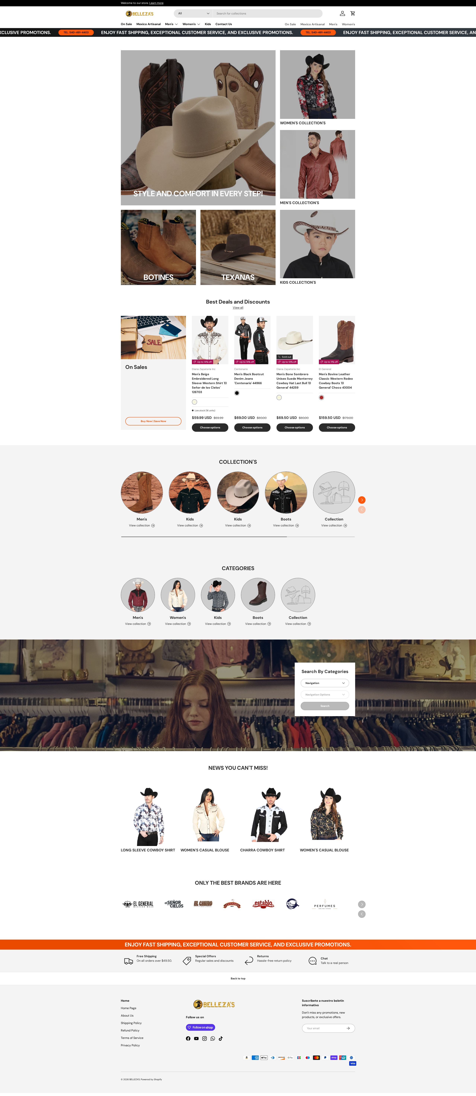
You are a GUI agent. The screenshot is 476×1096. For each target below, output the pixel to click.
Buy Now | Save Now (153, 421)
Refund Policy (130, 1030)
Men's (169, 24)
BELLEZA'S (134, 1079)
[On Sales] (153, 337)
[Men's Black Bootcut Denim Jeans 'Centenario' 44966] (252, 340)
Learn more (156, 3)
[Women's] (178, 595)
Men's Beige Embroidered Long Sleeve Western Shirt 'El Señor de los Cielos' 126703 (209, 383)
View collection (331, 525)
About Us (127, 1016)
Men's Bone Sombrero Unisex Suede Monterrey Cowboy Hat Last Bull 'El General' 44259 (294, 381)
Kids (208, 24)
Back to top (238, 978)
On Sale (126, 24)
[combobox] (248, 13)
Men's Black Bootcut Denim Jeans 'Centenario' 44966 (249, 378)
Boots (286, 519)
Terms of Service (132, 1038)
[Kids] (190, 492)
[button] (353, 13)
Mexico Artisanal (148, 24)
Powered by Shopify (151, 1079)
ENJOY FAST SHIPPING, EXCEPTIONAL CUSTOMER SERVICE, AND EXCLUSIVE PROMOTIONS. (122, 32)
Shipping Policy (131, 1023)
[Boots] (286, 492)
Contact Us (224, 24)
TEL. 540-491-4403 (243, 32)
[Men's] (142, 492)
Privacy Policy (130, 1045)
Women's (189, 24)
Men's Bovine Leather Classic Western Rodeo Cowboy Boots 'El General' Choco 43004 (336, 381)
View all (238, 308)
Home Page (128, 1008)
